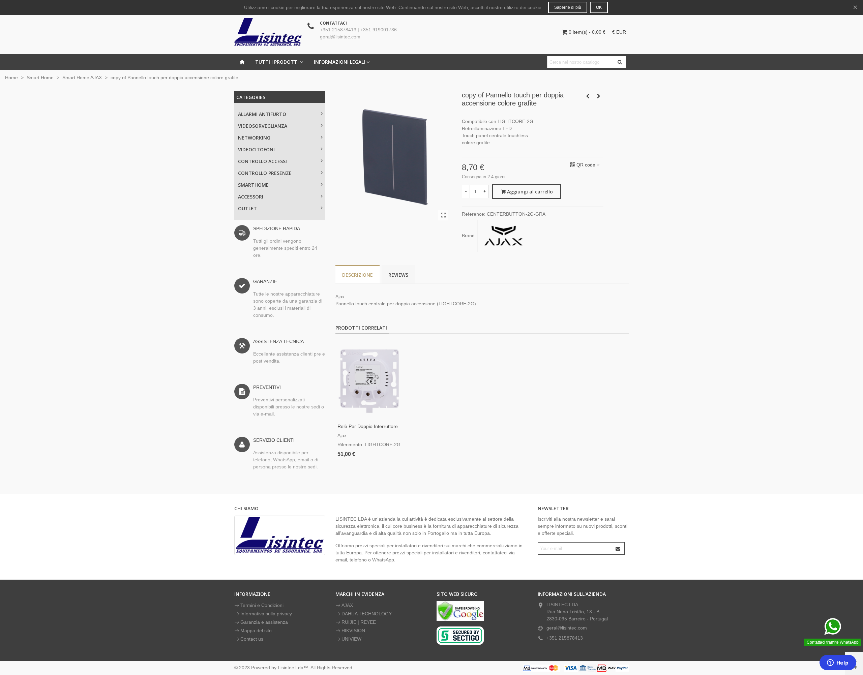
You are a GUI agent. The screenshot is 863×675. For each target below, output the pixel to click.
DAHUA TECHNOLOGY (366, 613)
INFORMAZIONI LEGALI (339, 62)
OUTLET (247, 208)
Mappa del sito (256, 630)
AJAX (347, 605)
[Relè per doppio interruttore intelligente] (370, 380)
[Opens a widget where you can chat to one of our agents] (837, 663)
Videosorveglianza (262, 126)
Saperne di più (567, 7)
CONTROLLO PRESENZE (265, 173)
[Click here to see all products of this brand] (503, 236)
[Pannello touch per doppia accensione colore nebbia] (588, 96)
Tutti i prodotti (277, 62)
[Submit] (618, 548)
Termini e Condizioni (262, 605)
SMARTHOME (253, 185)
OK (599, 7)
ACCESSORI (250, 196)
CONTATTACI (333, 23)
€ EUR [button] (619, 32)
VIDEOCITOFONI (256, 149)
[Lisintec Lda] (268, 32)
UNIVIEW (351, 639)
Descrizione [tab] (357, 275)
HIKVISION (353, 630)
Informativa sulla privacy (266, 613)
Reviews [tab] (398, 275)
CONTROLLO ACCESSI (262, 161)
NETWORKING (254, 137)
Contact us (251, 639)
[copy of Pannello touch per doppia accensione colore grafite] (443, 215)
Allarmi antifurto (262, 114)
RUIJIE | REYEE (358, 622)
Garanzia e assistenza (264, 622)
